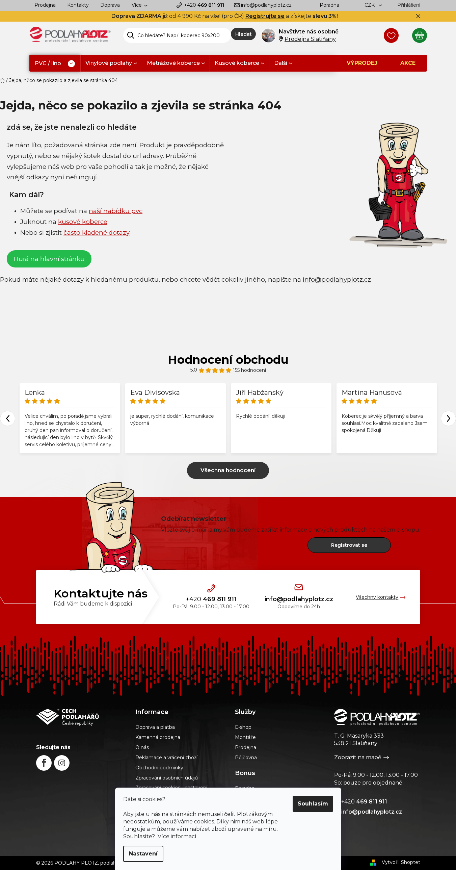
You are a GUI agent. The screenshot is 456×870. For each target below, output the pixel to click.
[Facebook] (44, 763)
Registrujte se (265, 16)
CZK (370, 5)
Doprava (110, 5)
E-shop (243, 727)
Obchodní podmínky (159, 768)
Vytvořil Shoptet (401, 862)
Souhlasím (313, 803)
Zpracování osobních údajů (166, 778)
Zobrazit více (228, 470)
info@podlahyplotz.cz (266, 5)
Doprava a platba (155, 727)
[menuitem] (54, 64)
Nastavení (143, 853)
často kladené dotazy (96, 232)
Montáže (245, 737)
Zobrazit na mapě (357, 757)
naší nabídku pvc (115, 211)
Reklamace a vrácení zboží (166, 757)
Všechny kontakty (377, 597)
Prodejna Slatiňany (310, 39)
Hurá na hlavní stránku (49, 259)
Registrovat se (349, 545)
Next (448, 418)
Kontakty (78, 5)
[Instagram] (62, 763)
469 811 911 (204, 5)
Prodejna (45, 5)
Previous (7, 418)
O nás (142, 747)
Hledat (243, 34)
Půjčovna (246, 757)
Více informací (177, 836)
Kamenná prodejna (157, 737)
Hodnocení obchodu (228, 360)
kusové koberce (82, 222)
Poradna (329, 5)
